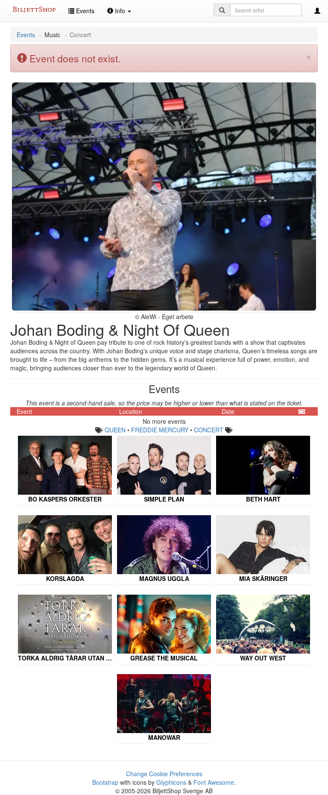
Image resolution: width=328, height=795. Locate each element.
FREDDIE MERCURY (159, 429)
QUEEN (115, 429)
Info (120, 10)
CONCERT (208, 429)
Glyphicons (171, 782)
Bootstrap (105, 782)
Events (84, 10)
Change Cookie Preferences (164, 773)
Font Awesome (213, 782)
